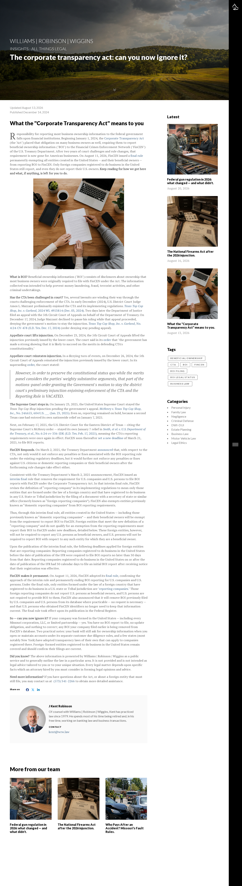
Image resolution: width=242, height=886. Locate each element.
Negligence (178, 416)
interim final (19, 479)
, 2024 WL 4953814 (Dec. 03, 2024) (76, 308)
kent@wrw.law (59, 732)
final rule (136, 156)
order (107, 340)
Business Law (179, 383)
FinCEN (199, 364)
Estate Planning (181, 429)
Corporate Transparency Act (124, 138)
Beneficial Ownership (186, 358)
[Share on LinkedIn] (37, 689)
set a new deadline (111, 438)
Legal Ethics (179, 442)
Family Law (178, 412)
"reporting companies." (114, 589)
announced (106, 450)
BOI (185, 364)
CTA (173, 364)
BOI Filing (177, 371)
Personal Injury (181, 407)
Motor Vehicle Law (183, 438)
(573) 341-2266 (64, 681)
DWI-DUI (177, 425)
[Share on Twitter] (32, 689)
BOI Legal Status (182, 377)
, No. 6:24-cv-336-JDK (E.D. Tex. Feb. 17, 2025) (78, 431)
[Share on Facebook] (28, 689)
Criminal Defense (182, 421)
